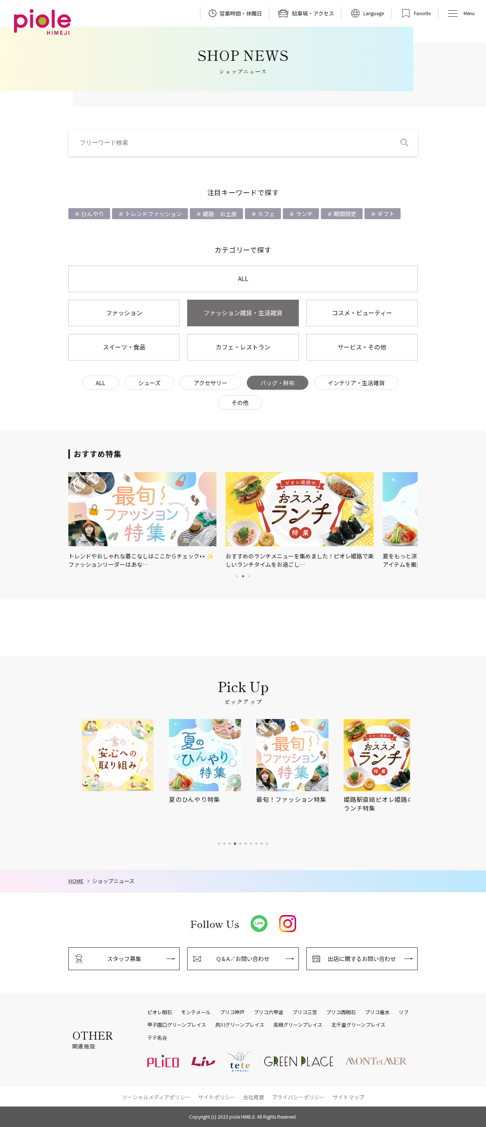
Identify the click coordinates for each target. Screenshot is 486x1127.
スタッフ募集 (124, 959)
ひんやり (92, 214)
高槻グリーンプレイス (297, 1025)
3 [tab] (249, 576)
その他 (240, 402)
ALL (243, 278)
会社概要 (253, 1097)
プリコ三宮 (304, 1012)
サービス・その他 (362, 346)
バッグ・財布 (277, 383)
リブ (404, 1012)
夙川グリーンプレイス (239, 1025)
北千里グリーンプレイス (358, 1025)
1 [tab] (237, 576)
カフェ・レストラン (243, 346)
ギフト (385, 214)
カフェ (266, 214)
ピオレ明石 (159, 1012)
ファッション (124, 312)
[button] (219, 843)
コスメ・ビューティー (362, 312)
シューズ (149, 383)
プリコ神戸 (232, 1012)
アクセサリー (210, 383)
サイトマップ (348, 1097)
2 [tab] (243, 576)
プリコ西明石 (341, 1012)
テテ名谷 (157, 1038)
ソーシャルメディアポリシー (156, 1097)
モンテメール (196, 1012)
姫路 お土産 (219, 214)
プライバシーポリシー (298, 1097)
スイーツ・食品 (124, 346)
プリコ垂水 (377, 1012)
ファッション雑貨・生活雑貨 (243, 312)
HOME (76, 881)
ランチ (304, 214)
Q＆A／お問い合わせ (243, 959)
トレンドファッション (153, 214)
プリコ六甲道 (268, 1012)
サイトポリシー (216, 1097)
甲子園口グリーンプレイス (176, 1025)
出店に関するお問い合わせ (362, 959)
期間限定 (345, 214)
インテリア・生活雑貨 (356, 383)
